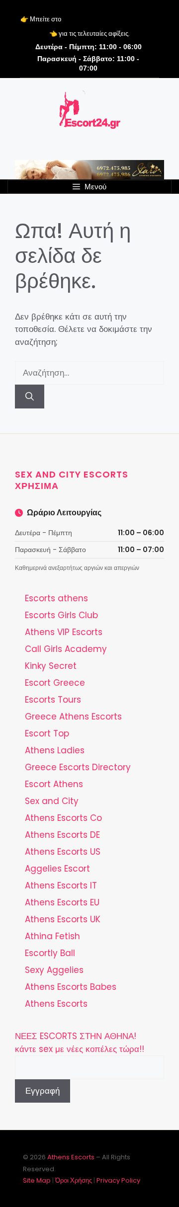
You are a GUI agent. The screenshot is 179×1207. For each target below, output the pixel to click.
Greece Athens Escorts (73, 717)
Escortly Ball (50, 953)
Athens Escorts (56, 1004)
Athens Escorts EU (62, 902)
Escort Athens (54, 784)
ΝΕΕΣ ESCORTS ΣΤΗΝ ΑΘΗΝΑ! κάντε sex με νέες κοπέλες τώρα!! (79, 1042)
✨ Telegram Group (111, 19)
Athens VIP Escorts (63, 632)
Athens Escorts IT (61, 885)
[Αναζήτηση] (29, 396)
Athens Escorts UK (62, 919)
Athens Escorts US (62, 852)
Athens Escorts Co (63, 818)
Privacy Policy (118, 1180)
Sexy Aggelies (54, 970)
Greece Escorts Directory (78, 767)
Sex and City (52, 801)
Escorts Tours (53, 700)
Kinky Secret (51, 666)
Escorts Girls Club (61, 615)
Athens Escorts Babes (70, 987)
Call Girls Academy (66, 649)
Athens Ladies (55, 750)
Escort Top (47, 733)
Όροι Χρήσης (73, 1180)
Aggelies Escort (57, 869)
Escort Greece (55, 683)
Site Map (37, 1180)
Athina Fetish (52, 936)
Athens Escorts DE (62, 835)
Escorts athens (56, 598)
